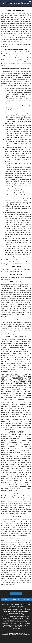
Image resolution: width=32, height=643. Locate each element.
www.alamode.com (8, 37)
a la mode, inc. (13, 634)
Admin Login (19, 634)
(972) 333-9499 (17, 594)
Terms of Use (25, 634)
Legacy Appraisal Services (16, 2)
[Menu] (30, 2)
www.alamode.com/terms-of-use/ (13, 41)
